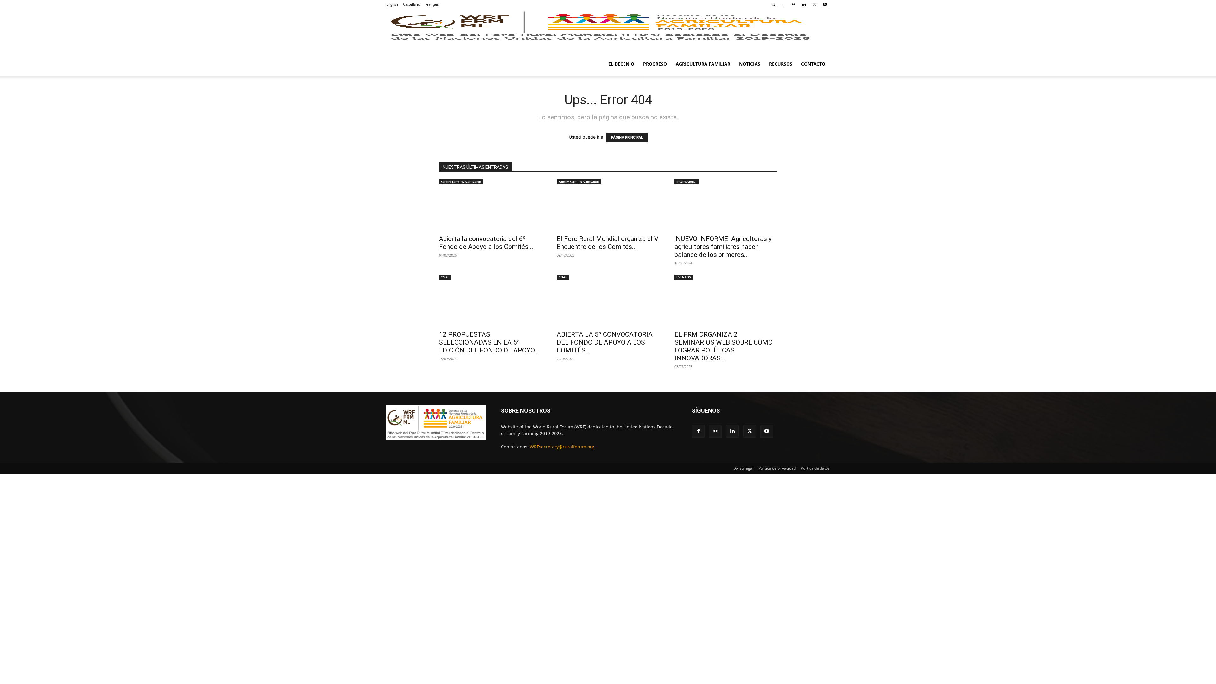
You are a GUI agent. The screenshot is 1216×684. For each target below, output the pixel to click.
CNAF (445, 277)
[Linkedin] (804, 4)
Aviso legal (743, 468)
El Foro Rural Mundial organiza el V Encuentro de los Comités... (607, 242)
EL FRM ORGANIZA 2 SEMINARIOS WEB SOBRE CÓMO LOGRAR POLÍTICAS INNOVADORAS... (723, 346)
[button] (773, 4)
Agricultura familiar (703, 64)
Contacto (813, 64)
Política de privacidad (777, 468)
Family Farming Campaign (461, 181)
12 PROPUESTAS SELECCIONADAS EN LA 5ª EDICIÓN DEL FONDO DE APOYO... (489, 342)
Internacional (686, 181)
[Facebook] (783, 4)
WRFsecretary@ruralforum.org (562, 447)
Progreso (655, 64)
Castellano (411, 4)
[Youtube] (825, 4)
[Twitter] (814, 4)
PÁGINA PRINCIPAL (627, 137)
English (392, 4)
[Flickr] (793, 4)
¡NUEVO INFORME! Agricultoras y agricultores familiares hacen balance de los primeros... (723, 246)
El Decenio (621, 64)
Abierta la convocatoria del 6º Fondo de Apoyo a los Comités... (486, 242)
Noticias (749, 64)
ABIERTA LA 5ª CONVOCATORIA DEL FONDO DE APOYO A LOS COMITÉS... (605, 342)
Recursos (780, 64)
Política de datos (815, 468)
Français (432, 4)
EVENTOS (683, 277)
